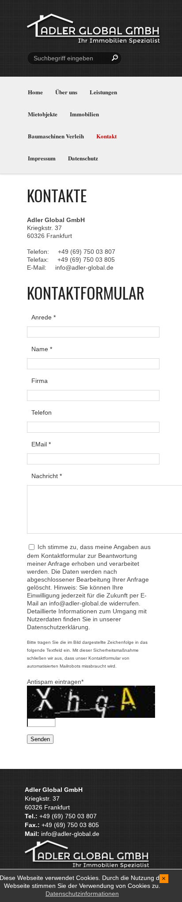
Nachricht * (46, 475)
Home (35, 92)
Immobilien (84, 114)
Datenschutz (83, 158)
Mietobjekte (42, 114)
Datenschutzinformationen (82, 893)
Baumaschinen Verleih (56, 136)
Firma (39, 380)
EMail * (41, 444)
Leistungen (103, 92)
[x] (164, 878)
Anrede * (43, 317)
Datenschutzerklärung (57, 627)
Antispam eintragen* (55, 681)
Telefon (41, 412)
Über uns (66, 92)
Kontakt (106, 136)
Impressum (42, 158)
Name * (41, 349)
